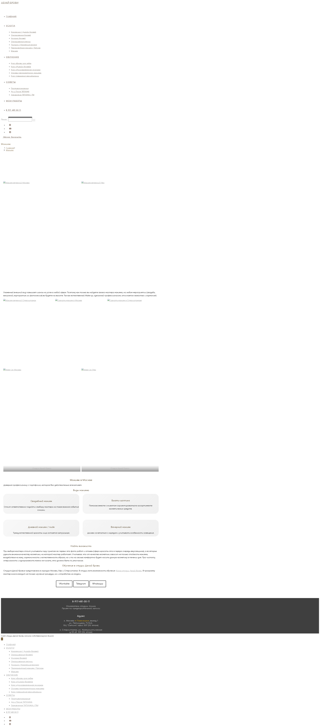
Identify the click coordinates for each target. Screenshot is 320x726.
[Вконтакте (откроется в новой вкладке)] (8, 125)
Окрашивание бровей (22, 655)
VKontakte (64, 584)
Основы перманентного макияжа (27, 689)
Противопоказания (20, 699)
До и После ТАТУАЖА (21, 702)
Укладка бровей (19, 658)
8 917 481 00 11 (12, 712)
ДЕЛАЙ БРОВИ (9, 3)
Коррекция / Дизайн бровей (24, 651)
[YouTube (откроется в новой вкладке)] (8, 129)
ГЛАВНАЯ (11, 645)
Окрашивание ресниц (22, 662)
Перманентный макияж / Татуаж (27, 668)
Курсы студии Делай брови (129, 571)
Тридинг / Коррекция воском (25, 665)
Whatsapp (97, 584)
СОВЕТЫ (10, 695)
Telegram (81, 584)
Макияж (10, 150)
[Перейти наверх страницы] (2, 638)
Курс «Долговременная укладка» (27, 685)
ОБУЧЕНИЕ (12, 675)
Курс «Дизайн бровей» (22, 682)
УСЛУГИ (10, 648)
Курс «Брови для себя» (22, 678)
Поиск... (4, 120)
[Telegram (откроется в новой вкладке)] (8, 132)
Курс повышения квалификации (26, 692)
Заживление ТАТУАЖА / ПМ (24, 705)
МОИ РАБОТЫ (13, 709)
